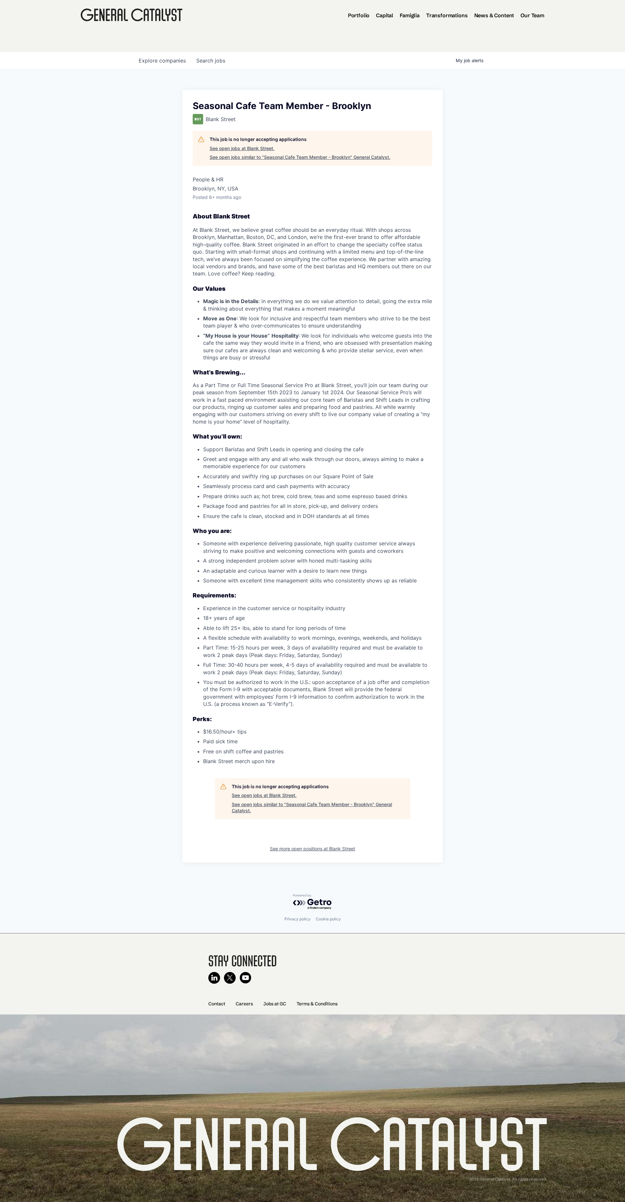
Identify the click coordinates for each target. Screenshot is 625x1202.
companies (162, 60)
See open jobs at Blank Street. (242, 148)
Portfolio (359, 15)
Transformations (447, 15)
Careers (244, 1004)
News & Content (494, 15)
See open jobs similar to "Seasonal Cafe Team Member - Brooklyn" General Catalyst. (300, 157)
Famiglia (410, 15)
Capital (384, 15)
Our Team (532, 15)
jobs (210, 60)
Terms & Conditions (317, 1004)
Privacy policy (298, 918)
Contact (216, 1004)
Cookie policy (328, 918)
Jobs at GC (274, 1004)
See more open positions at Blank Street (312, 848)
